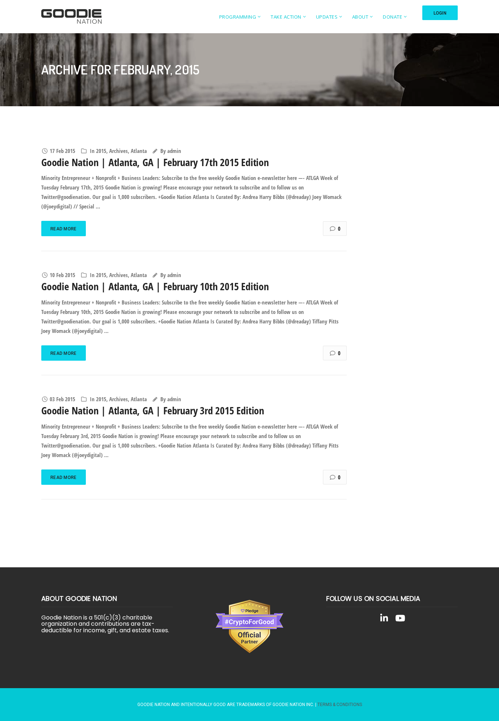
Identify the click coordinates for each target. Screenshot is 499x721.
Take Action (286, 17)
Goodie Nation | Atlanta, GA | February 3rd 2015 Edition (152, 410)
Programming (237, 17)
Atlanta (139, 150)
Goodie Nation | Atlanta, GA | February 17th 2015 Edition (155, 162)
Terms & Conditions (339, 704)
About (360, 17)
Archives (118, 150)
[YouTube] (400, 619)
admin (174, 150)
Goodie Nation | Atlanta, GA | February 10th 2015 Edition (155, 286)
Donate (392, 17)
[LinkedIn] (384, 619)
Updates (327, 17)
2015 (101, 150)
